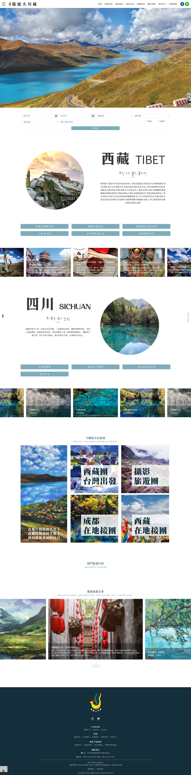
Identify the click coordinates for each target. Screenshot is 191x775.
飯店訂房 (130, 4)
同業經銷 (173, 4)
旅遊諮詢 (95, 737)
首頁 (100, 4)
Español (104, 730)
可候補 (162, 121)
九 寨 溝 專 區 (44, 367)
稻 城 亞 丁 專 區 (95, 367)
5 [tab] (101, 279)
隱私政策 (100, 769)
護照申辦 (78, 745)
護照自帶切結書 (110, 745)
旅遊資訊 (119, 4)
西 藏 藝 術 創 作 (146, 233)
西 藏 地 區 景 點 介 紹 (146, 226)
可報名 (149, 121)
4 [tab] (100, 109)
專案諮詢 (141, 4)
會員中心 (162, 4)
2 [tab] (94, 109)
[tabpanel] (95, 54)
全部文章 (95, 666)
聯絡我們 (3, 769)
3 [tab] (97, 109)
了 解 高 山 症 (44, 233)
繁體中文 (87, 730)
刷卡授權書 (98, 745)
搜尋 (96, 128)
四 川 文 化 (44, 374)
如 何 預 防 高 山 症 (95, 233)
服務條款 (91, 769)
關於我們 (152, 4)
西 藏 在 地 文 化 (95, 226)
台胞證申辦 (88, 745)
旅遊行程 (109, 4)
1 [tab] (91, 109)
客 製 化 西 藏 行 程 (44, 226)
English (95, 730)
